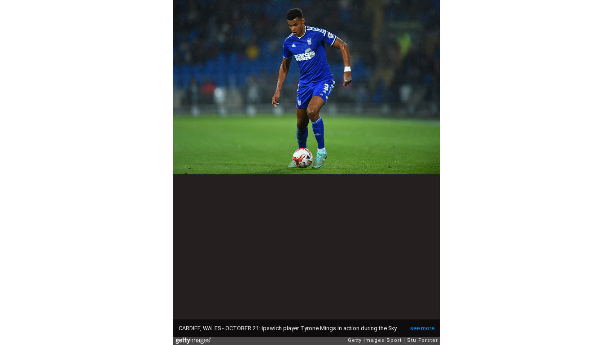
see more (422, 328)
